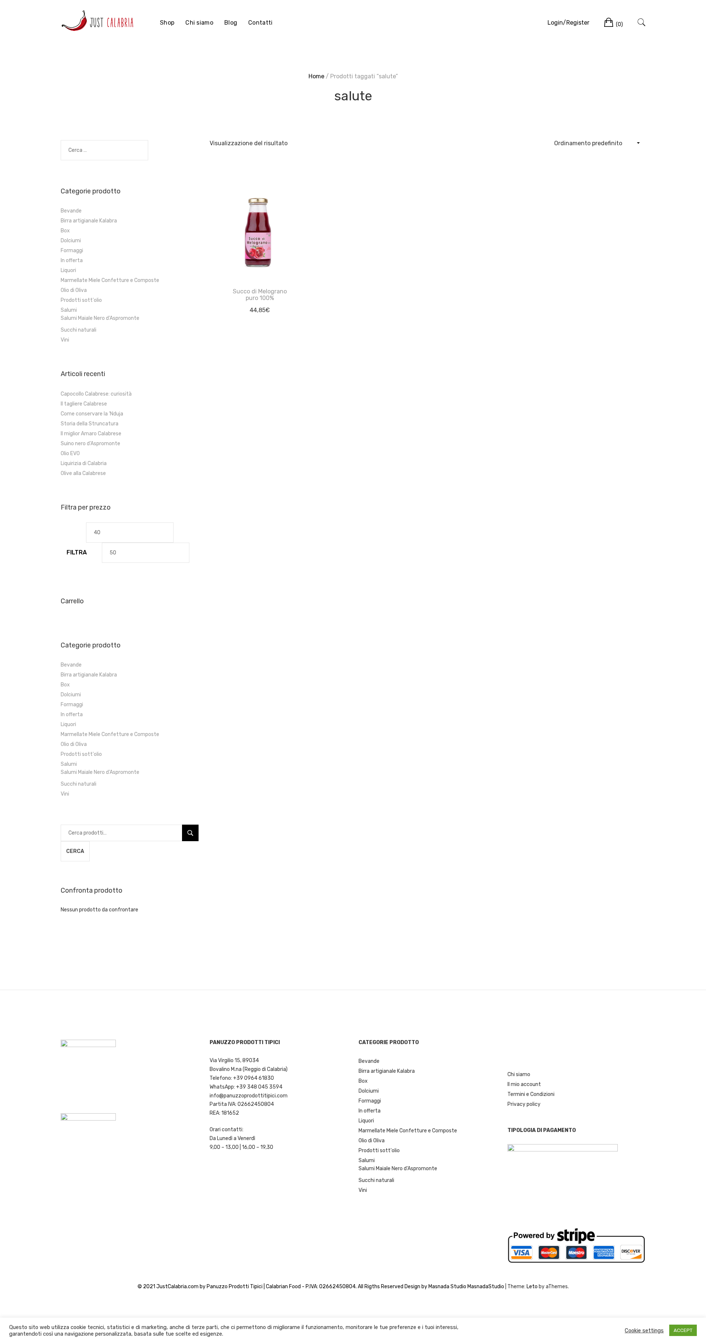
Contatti (260, 22)
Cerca (75, 851)
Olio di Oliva (74, 290)
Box (65, 231)
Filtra (77, 552)
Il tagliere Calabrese (84, 404)
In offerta (72, 260)
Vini (65, 340)
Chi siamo (199, 22)
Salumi (69, 310)
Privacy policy (524, 1104)
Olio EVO (70, 453)
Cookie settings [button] (644, 1330)
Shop (167, 22)
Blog (230, 22)
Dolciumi (71, 240)
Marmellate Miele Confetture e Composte (110, 280)
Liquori (68, 270)
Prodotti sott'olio (81, 300)
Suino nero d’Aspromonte (90, 443)
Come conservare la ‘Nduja (92, 414)
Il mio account (524, 1084)
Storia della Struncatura (89, 424)
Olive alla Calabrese (83, 473)
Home (316, 76)
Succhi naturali (78, 330)
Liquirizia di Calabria (84, 463)
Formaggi (72, 250)
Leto (532, 1286)
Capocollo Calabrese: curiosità (96, 394)
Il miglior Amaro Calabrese (91, 434)
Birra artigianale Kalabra (89, 221)
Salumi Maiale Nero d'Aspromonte (100, 318)
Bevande (71, 211)
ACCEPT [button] (683, 1330)
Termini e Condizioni (531, 1094)
